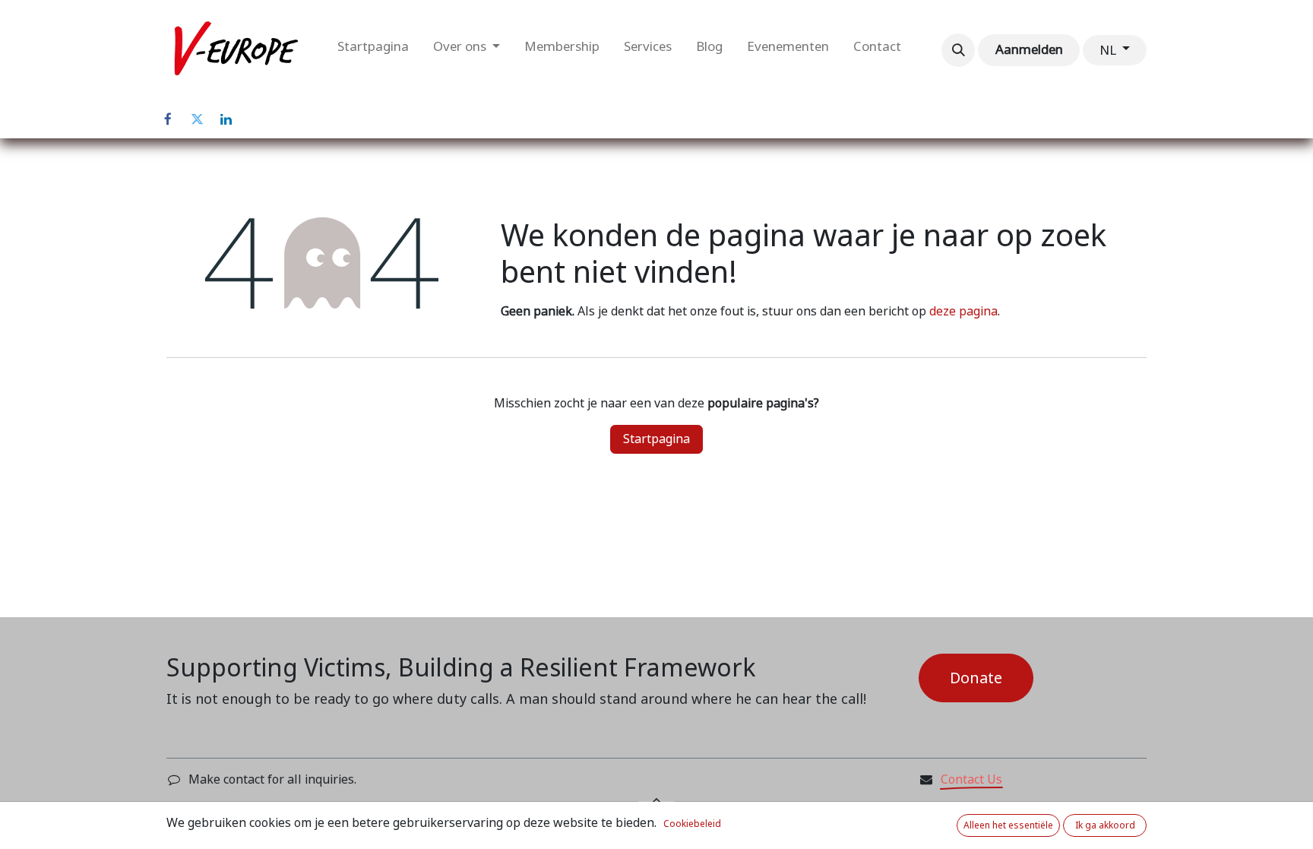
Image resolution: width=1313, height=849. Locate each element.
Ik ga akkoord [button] (1105, 825)
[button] (958, 50)
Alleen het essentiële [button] (1008, 825)
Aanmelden (1029, 49)
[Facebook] (168, 119)
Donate (976, 678)
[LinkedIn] (226, 119)
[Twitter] (197, 119)
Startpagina (656, 439)
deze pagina (963, 311)
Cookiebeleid (692, 824)
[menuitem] (373, 50)
